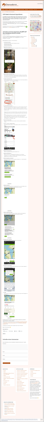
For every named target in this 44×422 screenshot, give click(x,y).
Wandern (32, 43)
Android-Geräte (9, 45)
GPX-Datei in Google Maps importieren (21, 321)
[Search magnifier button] (40, 16)
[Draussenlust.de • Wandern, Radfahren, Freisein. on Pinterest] (39, 3)
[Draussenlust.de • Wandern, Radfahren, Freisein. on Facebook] (37, 3)
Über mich (35, 9)
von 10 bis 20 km (33, 45)
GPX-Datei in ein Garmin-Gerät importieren (10, 322)
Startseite (3, 11)
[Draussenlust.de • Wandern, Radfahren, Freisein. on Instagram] (41, 3)
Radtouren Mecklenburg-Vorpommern (21, 390)
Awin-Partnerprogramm (34, 383)
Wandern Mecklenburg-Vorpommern (21, 385)
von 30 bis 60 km (33, 40)
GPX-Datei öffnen (19, 377)
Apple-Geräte (9, 44)
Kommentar (4, 343)
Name (4, 351)
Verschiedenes (31, 9)
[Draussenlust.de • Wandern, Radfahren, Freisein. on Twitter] (38, 3)
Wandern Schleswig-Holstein (20, 382)
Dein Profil (32, 374)
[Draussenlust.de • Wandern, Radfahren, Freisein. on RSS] (42, 3)
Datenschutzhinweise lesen (4, 420)
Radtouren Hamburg (19, 386)
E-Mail (4, 355)
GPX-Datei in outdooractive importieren (22, 374)
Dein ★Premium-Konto (33, 373)
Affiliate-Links (37, 382)
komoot (10, 27)
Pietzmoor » (5, 403)
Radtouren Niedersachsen (20, 389)
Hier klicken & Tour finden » (37, 31)
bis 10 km (32, 44)
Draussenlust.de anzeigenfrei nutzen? (35, 370)
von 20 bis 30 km (33, 46)
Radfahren (4, 375)
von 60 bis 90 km (33, 41)
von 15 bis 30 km (33, 39)
